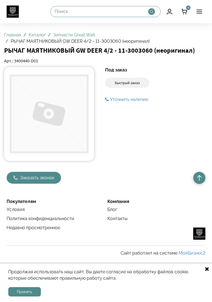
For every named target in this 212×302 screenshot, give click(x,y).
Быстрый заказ (127, 82)
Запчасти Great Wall (74, 35)
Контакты (117, 218)
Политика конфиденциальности (40, 218)
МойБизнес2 (192, 253)
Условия (16, 209)
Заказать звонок (37, 177)
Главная (12, 35)
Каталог (37, 35)
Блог (112, 209)
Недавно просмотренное (33, 227)
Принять (24, 292)
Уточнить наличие (128, 99)
